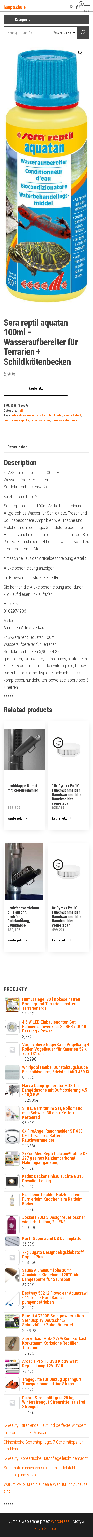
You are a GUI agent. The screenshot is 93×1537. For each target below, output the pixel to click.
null (20, 410)
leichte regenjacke (16, 420)
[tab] (46, 447)
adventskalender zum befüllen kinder (37, 415)
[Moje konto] (71, 7)
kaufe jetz (36, 388)
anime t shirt (72, 415)
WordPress (60, 1521)
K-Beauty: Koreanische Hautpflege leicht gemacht (46, 1458)
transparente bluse (64, 420)
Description (17, 447)
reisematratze (40, 420)
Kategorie (22, 19)
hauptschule (15, 7)
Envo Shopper (47, 1528)
